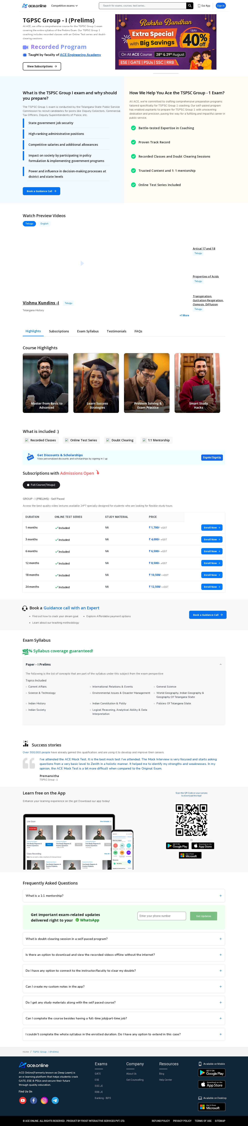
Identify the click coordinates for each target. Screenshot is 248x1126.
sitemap (220, 1121)
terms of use (203, 1121)
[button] (41, 485)
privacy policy (182, 1121)
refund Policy (161, 1121)
